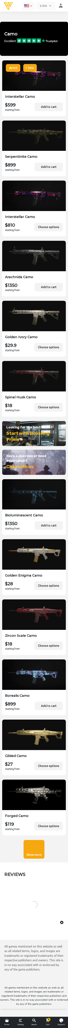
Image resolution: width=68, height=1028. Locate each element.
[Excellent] (37, 40)
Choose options (48, 227)
